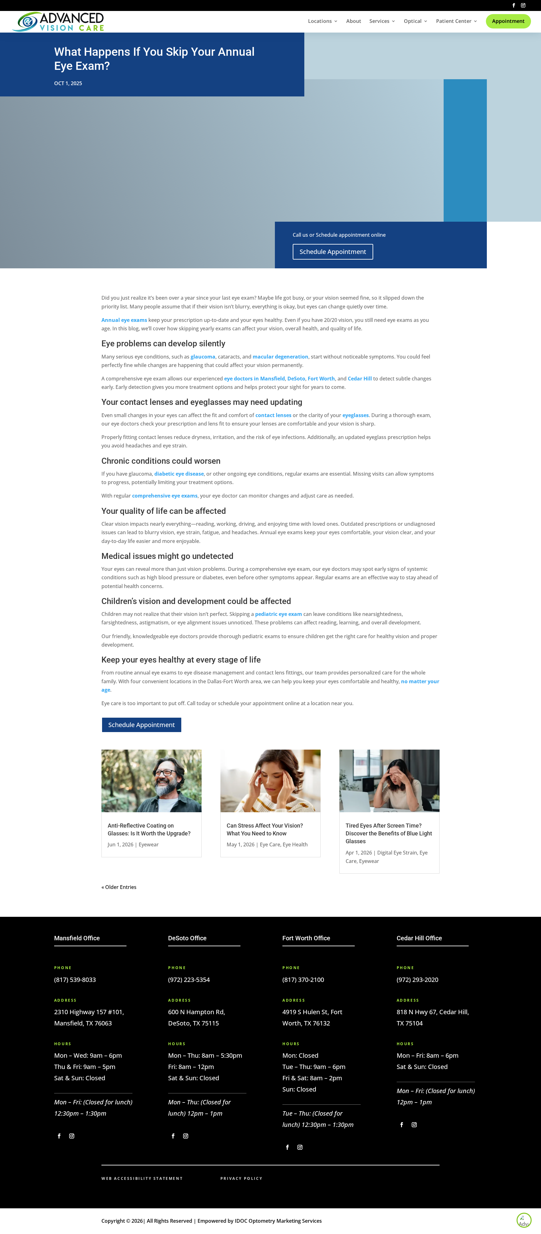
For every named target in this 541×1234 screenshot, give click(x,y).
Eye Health (295, 844)
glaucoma (203, 356)
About (353, 21)
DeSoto (296, 378)
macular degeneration (280, 356)
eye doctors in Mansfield (254, 378)
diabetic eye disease (179, 473)
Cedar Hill (360, 378)
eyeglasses (356, 415)
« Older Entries (119, 887)
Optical (413, 21)
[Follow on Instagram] (72, 1136)
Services (379, 21)
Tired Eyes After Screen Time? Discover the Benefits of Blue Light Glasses (389, 833)
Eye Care (270, 844)
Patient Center (453, 21)
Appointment (508, 21)
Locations (320, 21)
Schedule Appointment (333, 251)
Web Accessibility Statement (142, 1178)
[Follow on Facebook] (59, 1136)
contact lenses (273, 415)
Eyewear (149, 844)
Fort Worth (321, 378)
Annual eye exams (124, 320)
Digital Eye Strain (397, 852)
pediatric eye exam (278, 614)
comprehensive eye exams (165, 495)
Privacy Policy (241, 1178)
